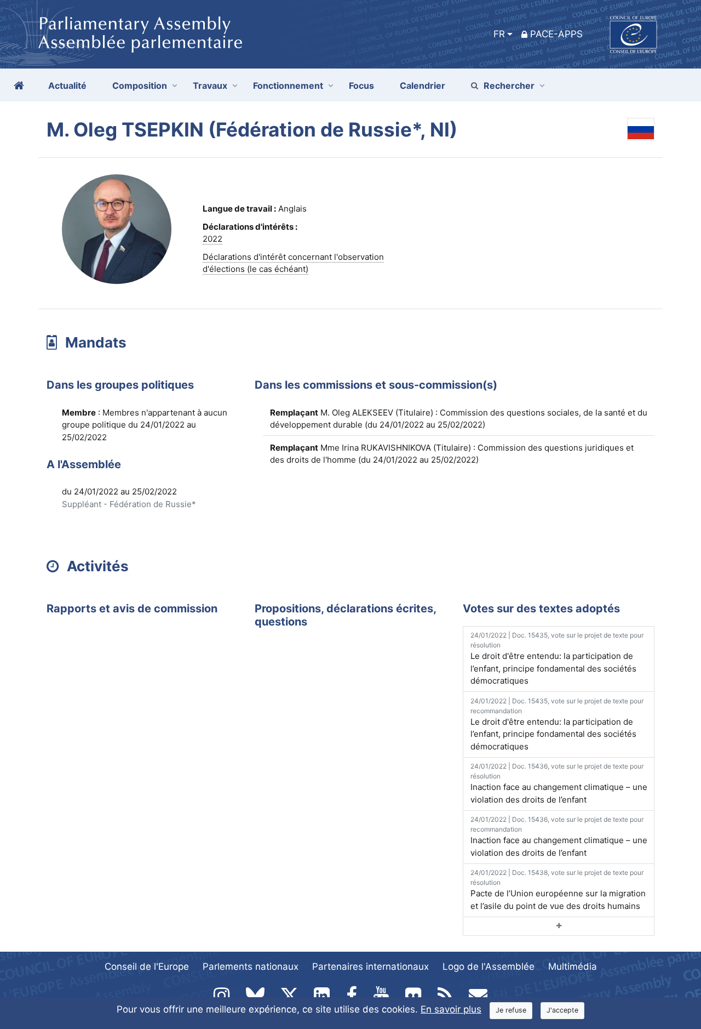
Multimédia (572, 966)
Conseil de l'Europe (147, 966)
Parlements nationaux (250, 966)
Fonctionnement (288, 85)
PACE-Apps (556, 34)
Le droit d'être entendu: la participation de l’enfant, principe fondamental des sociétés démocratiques (556, 658)
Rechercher (509, 85)
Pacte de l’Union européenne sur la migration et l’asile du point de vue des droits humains (558, 889)
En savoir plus (451, 1009)
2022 (212, 239)
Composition (139, 85)
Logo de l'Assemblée (489, 966)
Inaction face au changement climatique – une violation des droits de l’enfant (558, 783)
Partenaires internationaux (370, 966)
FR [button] (499, 34)
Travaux (210, 85)
